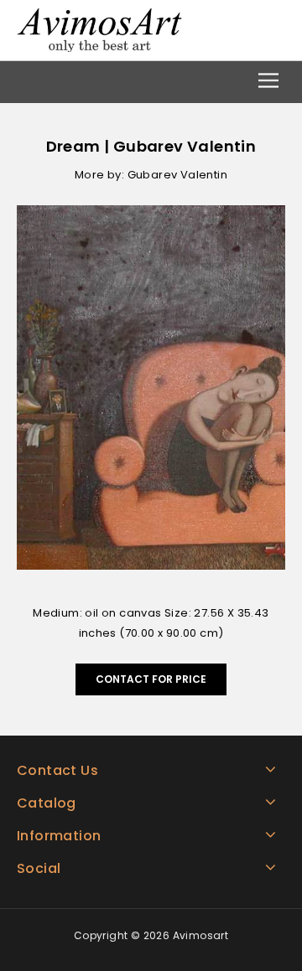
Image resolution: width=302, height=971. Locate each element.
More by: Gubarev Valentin (151, 175)
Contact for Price (151, 679)
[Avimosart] (101, 29)
